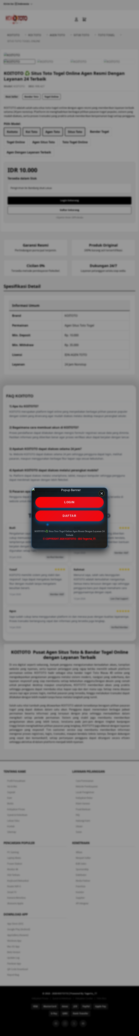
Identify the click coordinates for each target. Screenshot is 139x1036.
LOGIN (69, 502)
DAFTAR (69, 515)
